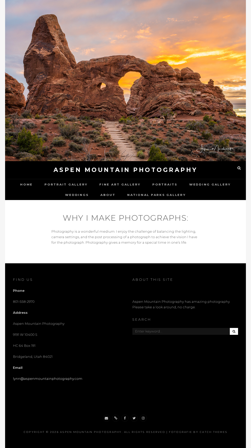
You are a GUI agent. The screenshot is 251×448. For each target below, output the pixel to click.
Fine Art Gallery (120, 184)
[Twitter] (134, 418)
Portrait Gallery (66, 184)
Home (26, 184)
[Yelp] (115, 418)
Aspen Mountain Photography (126, 170)
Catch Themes (213, 431)
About (107, 195)
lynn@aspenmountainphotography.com (47, 379)
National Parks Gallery (156, 195)
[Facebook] (124, 418)
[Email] (106, 418)
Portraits (164, 184)
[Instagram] (143, 418)
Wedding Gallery (210, 184)
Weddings (77, 195)
